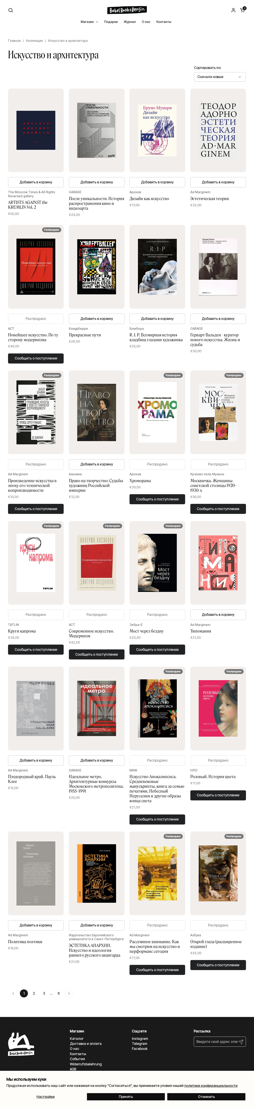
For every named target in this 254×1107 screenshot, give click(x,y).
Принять (126, 1097)
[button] (10, 10)
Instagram (140, 1039)
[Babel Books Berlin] (127, 10)
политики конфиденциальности (211, 1086)
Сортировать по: (207, 68)
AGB (73, 1069)
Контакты (78, 1054)
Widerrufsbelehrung (86, 1064)
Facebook (140, 1049)
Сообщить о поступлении (36, 358)
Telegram (139, 1044)
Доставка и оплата (86, 1044)
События (77, 1059)
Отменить (206, 1097)
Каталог (77, 1039)
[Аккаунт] (233, 10)
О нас (74, 1049)
